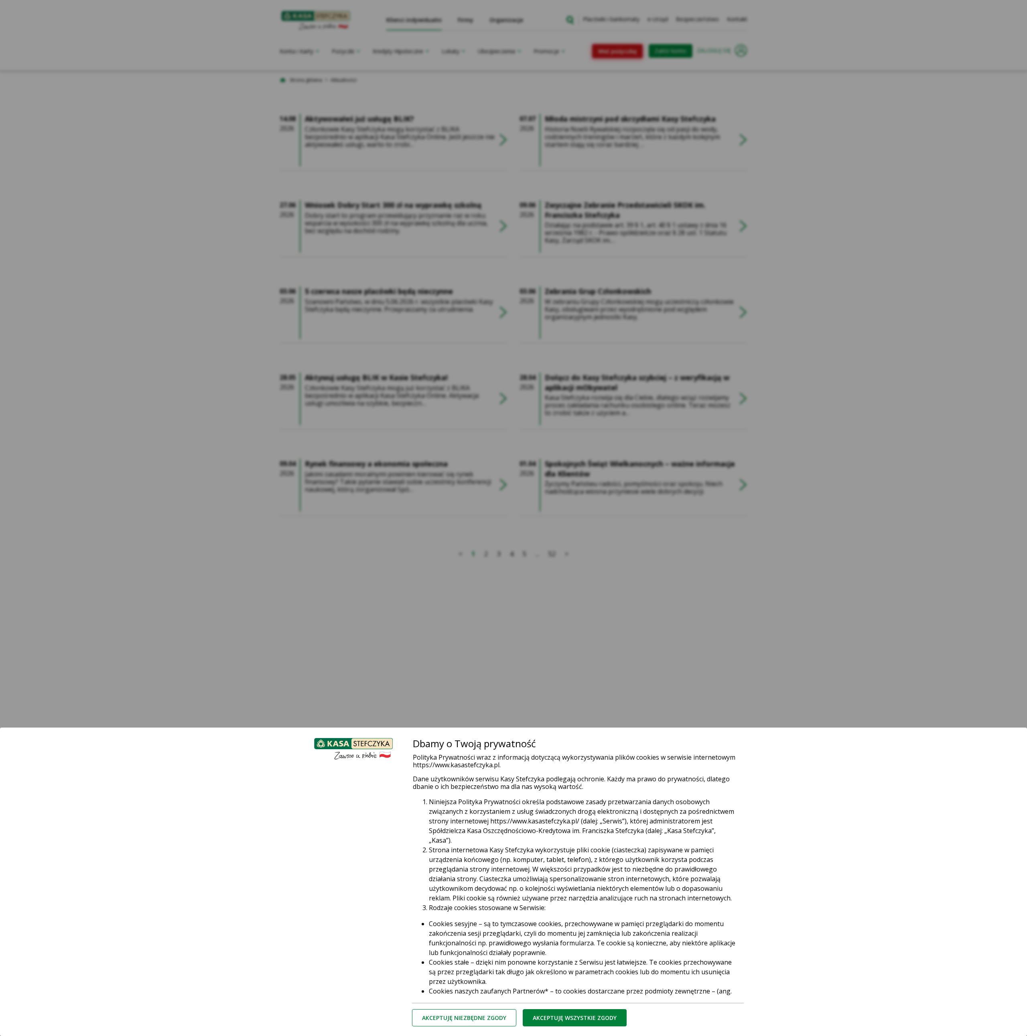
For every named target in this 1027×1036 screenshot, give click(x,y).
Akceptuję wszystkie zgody (575, 1018)
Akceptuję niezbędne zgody (464, 1018)
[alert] (513, 518)
